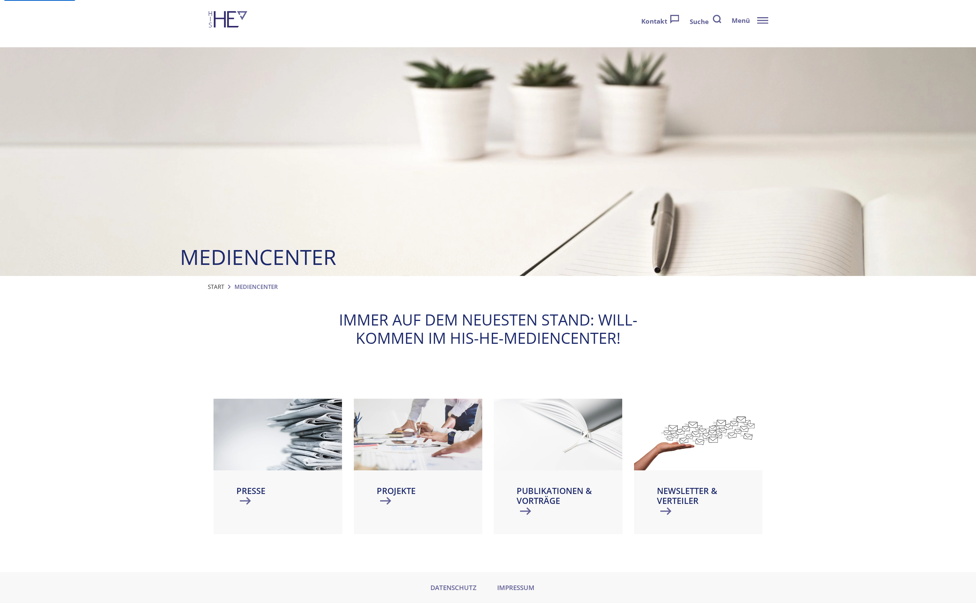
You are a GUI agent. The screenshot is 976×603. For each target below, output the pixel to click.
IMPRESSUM (516, 587)
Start (216, 286)
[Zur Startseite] (228, 20)
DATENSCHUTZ (453, 587)
